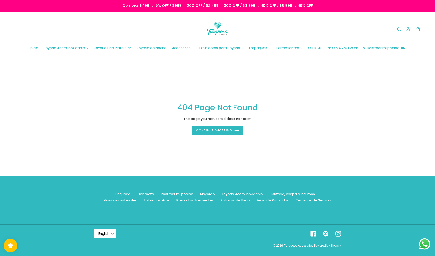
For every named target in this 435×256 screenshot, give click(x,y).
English (103, 233)
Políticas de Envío (235, 200)
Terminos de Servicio (313, 200)
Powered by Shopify (327, 245)
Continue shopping (214, 130)
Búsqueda (122, 194)
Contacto (145, 194)
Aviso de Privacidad (273, 200)
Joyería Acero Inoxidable (242, 194)
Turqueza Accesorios (298, 245)
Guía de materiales (120, 200)
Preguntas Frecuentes (195, 200)
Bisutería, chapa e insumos (292, 194)
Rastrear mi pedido (177, 194)
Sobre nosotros (157, 200)
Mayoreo (207, 194)
